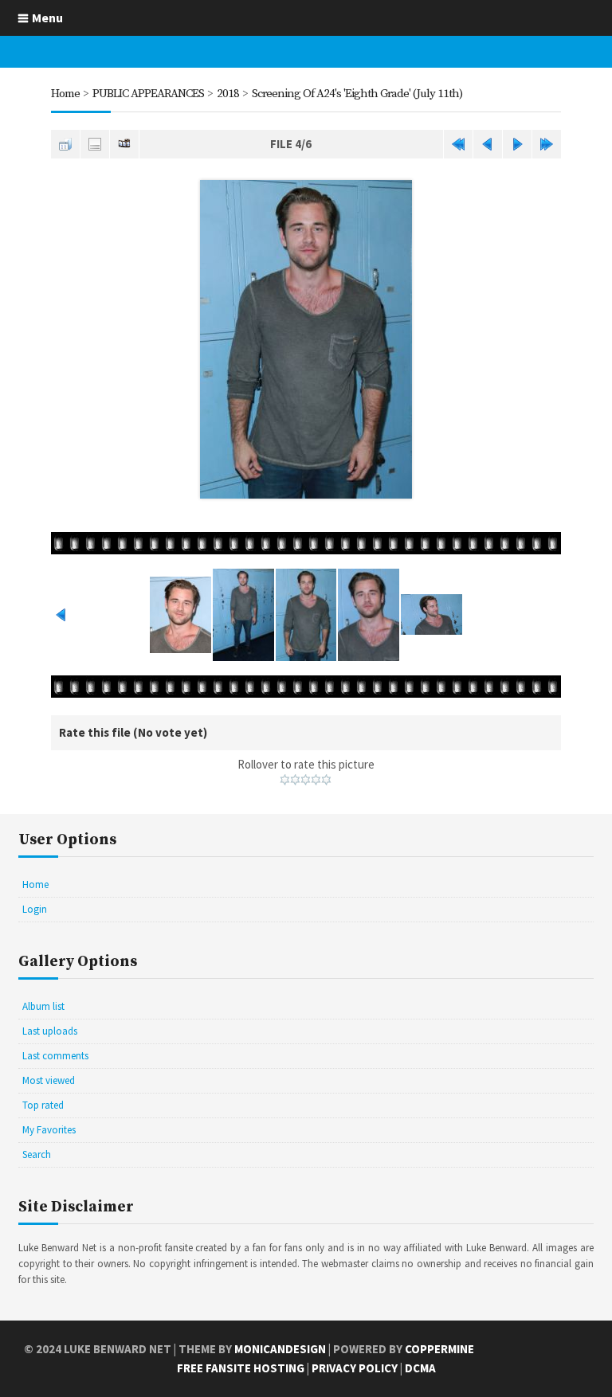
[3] (305, 779)
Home (65, 93)
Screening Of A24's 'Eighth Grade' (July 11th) (357, 93)
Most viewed (48, 1080)
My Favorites (49, 1130)
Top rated (43, 1105)
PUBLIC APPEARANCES (148, 93)
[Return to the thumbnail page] (65, 144)
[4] (316, 779)
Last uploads (49, 1031)
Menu (47, 17)
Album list (43, 1006)
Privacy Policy (355, 1367)
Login (34, 909)
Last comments (55, 1055)
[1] (285, 779)
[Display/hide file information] (94, 144)
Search (36, 1154)
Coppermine (439, 1348)
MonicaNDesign (280, 1348)
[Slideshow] (124, 144)
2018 (228, 93)
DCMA (420, 1367)
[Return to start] (458, 144)
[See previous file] (487, 144)
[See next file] (517, 144)
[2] (295, 779)
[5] (326, 779)
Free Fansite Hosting (240, 1367)
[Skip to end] (546, 144)
